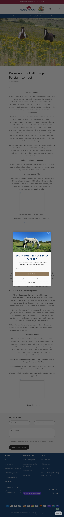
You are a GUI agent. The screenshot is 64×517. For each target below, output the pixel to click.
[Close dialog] (48, 233)
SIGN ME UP (32, 274)
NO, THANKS (32, 282)
